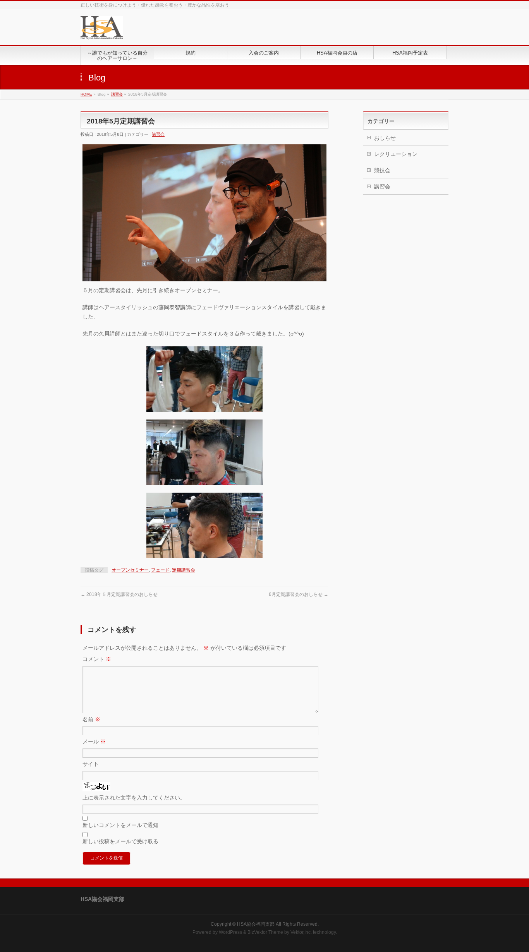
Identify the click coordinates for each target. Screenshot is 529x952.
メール (94, 741)
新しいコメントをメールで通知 (120, 825)
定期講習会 (183, 570)
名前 (91, 719)
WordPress (230, 932)
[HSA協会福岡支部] (102, 31)
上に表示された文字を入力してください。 (133, 797)
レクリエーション (395, 154)
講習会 (117, 94)
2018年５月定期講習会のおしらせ (119, 594)
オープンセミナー (130, 570)
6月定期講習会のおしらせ (298, 594)
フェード (160, 570)
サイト (90, 764)
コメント (96, 659)
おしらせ (385, 138)
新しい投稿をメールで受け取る (120, 841)
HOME (86, 94)
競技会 (382, 170)
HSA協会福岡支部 (256, 924)
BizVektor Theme (265, 932)
